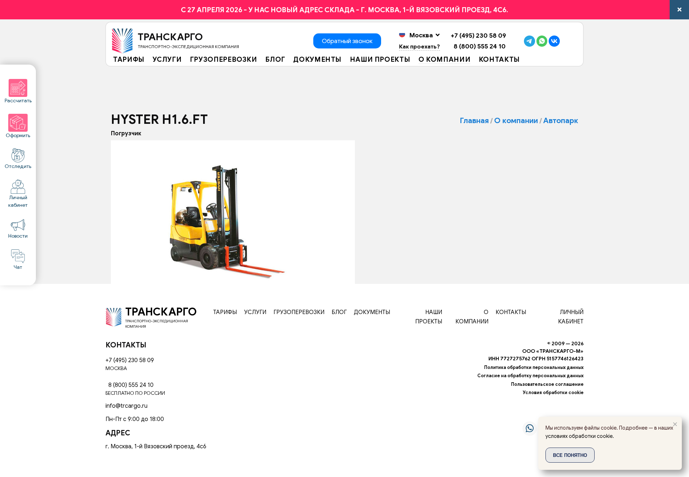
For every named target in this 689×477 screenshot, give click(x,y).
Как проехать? (419, 46)
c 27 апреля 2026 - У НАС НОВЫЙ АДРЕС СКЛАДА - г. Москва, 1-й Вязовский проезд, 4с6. (344, 9)
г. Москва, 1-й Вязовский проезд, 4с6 (156, 446)
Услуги (167, 60)
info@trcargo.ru (126, 406)
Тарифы (129, 60)
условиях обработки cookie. (579, 436)
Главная (474, 120)
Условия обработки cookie (553, 393)
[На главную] (114, 317)
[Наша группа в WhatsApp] (529, 428)
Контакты (499, 60)
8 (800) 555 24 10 (478, 46)
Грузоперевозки (223, 60)
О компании (444, 60)
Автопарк (560, 120)
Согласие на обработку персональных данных (530, 376)
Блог (275, 60)
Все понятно (570, 455)
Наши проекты (380, 60)
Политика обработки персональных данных (533, 367)
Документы (317, 60)
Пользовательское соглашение (547, 384)
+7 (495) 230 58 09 (478, 35)
